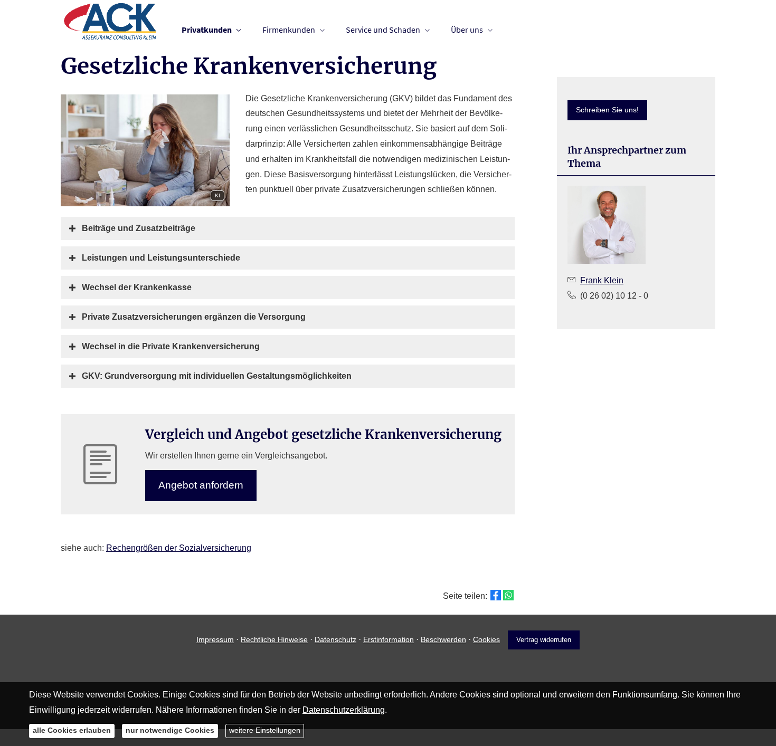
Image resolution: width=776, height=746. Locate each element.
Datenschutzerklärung (343, 709)
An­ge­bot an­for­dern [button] (200, 485)
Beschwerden (443, 639)
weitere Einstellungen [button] (264, 730)
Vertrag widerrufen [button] (543, 640)
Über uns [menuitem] (467, 29)
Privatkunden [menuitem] (207, 29)
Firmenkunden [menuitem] (288, 29)
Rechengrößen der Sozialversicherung (178, 547)
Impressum (215, 639)
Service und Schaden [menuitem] (383, 29)
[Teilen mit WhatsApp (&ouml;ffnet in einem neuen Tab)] (508, 595)
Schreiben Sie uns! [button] (607, 110)
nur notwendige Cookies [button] (170, 730)
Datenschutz (335, 639)
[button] (138, 228)
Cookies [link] (486, 639)
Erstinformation (388, 639)
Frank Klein (601, 280)
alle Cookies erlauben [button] (72, 730)
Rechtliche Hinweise (274, 639)
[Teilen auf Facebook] (495, 595)
